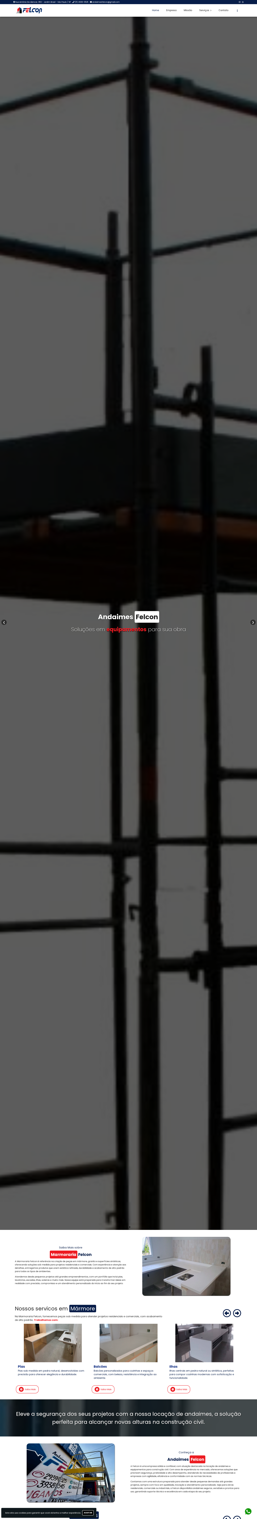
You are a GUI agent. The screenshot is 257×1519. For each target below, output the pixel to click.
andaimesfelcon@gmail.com (106, 2)
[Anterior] (227, 1313)
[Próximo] (237, 1313)
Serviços (204, 10)
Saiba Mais (30, 1389)
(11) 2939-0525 (81, 2)
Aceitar (88, 1512)
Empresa (171, 10)
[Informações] (237, 10)
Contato (223, 10)
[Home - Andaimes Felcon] (29, 10)
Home (155, 10)
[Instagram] (239, 2)
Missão (188, 10)
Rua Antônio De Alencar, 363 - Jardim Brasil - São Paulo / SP (43, 2)
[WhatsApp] (243, 2)
